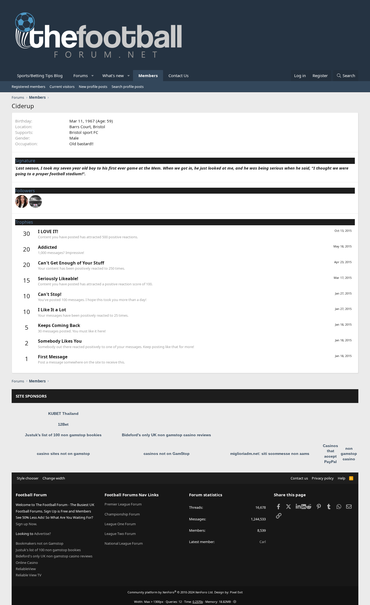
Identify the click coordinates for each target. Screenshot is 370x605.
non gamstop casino (349, 453)
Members (148, 75)
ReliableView (26, 568)
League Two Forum (120, 533)
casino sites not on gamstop (63, 453)
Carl (262, 541)
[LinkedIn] (298, 506)
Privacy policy (323, 478)
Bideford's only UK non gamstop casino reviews (166, 435)
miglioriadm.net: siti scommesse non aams (269, 453)
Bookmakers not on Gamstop (39, 543)
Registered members (28, 86)
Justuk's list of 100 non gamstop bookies (63, 435)
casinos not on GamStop (167, 453)
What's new (113, 75)
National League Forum (124, 543)
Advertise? (42, 533)
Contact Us (178, 75)
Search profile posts (128, 86)
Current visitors (62, 86)
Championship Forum (122, 514)
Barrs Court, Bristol (87, 126)
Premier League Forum (123, 504)
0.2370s (198, 602)
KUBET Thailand (63, 413)
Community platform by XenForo (170, 592)
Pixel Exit (236, 592)
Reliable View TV (28, 575)
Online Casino (27, 562)
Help (341, 478)
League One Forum (120, 523)
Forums (80, 75)
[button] (93, 75)
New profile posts (93, 86)
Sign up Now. (26, 523)
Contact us (299, 478)
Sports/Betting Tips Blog (40, 75)
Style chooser (27, 478)
